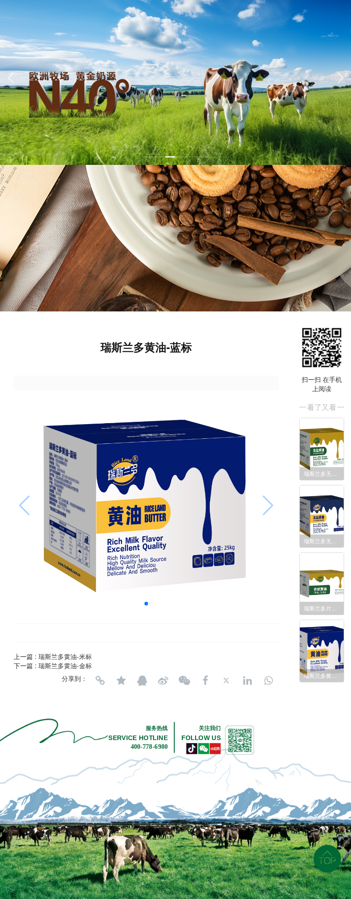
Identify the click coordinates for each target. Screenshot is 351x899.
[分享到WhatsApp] (268, 680)
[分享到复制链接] (100, 680)
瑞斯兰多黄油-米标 (65, 656)
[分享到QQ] (142, 680)
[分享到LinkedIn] (247, 680)
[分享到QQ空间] (121, 680)
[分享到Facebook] (205, 680)
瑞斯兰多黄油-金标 (65, 665)
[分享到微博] (163, 680)
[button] (152, 157)
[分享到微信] (184, 680)
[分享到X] (226, 680)
